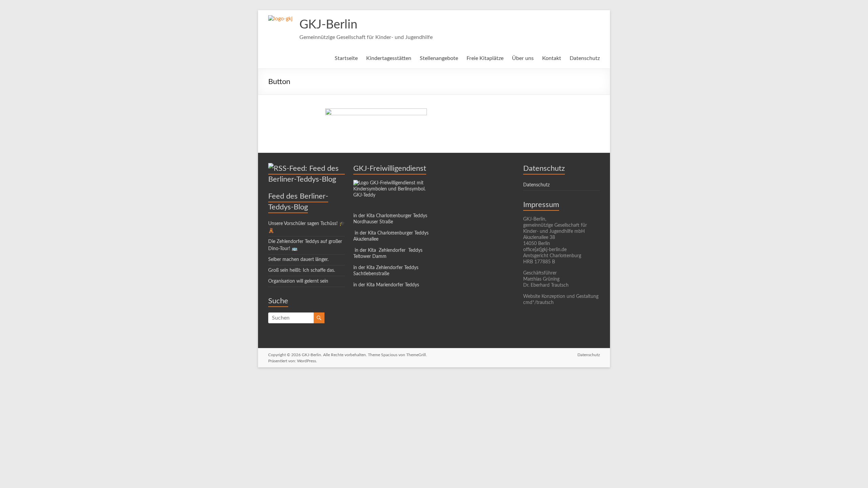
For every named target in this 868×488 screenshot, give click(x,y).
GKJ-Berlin (328, 25)
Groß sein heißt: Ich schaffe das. (301, 270)
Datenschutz (585, 58)
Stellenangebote (439, 58)
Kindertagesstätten (388, 58)
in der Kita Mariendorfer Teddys (386, 285)
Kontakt (551, 58)
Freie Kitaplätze (485, 58)
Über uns (523, 58)
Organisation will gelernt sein (298, 281)
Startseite (346, 58)
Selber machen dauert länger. (298, 259)
